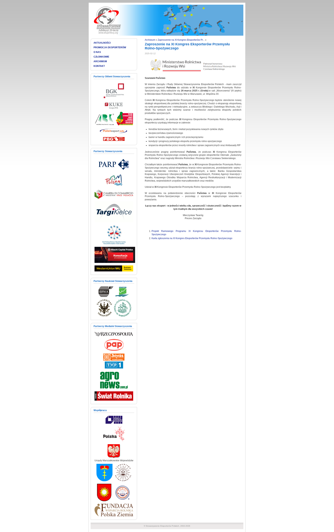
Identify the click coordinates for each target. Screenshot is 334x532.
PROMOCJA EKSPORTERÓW (110, 47)
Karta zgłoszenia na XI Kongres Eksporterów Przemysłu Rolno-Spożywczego (192, 238)
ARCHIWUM (100, 61)
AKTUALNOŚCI (102, 42)
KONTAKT (99, 66)
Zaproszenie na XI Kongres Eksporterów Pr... (181, 40)
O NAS (97, 52)
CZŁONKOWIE (101, 56)
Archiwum (150, 40)
